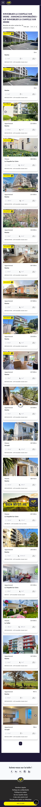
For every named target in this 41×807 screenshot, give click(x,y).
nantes (7, 55)
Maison (7, 159)
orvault (7, 445)
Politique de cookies (20, 792)
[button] (5, 41)
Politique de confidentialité (20, 790)
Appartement (9, 123)
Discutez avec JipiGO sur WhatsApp (20, 799)
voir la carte (20, 803)
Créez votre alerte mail (20, 797)
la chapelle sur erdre (11, 161)
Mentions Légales (20, 787)
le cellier (7, 623)
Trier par (26, 26)
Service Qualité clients (20, 795)
